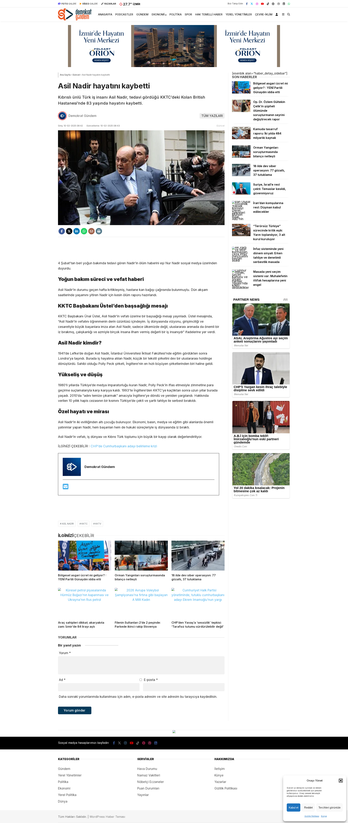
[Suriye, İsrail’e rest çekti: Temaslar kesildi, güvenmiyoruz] (241, 193)
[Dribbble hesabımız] (149, 743)
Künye (324, 816)
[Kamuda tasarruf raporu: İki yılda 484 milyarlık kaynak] (241, 138)
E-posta (151, 680)
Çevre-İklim (263, 14)
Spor (188, 14)
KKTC (84, 523)
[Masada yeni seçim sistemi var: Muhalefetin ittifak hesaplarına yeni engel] (241, 287)
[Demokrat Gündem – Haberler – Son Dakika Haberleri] (75, 19)
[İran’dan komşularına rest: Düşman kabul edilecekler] (241, 219)
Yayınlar (143, 795)
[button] (341, 780)
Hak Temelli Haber (208, 14)
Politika (175, 14)
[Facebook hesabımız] (247, 3)
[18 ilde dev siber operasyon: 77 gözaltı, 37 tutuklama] (198, 556)
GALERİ (68, 3)
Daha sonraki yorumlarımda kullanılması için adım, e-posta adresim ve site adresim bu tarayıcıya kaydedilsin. (138, 696)
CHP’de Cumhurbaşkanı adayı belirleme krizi (124, 446)
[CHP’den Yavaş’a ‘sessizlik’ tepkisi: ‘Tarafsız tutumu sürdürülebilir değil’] (198, 603)
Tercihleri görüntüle (329, 807)
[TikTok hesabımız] (268, 3)
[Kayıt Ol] (277, 14)
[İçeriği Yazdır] (99, 231)
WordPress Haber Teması (107, 816)
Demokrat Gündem (82, 116)
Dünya (62, 801)
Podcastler (124, 14)
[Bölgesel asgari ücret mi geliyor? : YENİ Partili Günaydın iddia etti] (84, 556)
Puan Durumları (148, 788)
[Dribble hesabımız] (278, 3)
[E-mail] (66, 488)
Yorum (65, 653)
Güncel (220, 125)
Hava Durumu (147, 769)
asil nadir (68, 523)
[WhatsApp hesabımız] (289, 3)
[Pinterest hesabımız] (273, 3)
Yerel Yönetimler (239, 14)
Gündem (142, 14)
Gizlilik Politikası (311, 816)
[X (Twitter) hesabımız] (251, 3)
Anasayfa (105, 14)
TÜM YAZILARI (212, 116)
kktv (98, 523)
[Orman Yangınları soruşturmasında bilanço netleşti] (141, 556)
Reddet (308, 807)
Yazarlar (220, 782)
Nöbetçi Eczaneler (150, 782)
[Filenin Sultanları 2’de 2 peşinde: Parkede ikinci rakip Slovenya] (141, 603)
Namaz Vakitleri (148, 775)
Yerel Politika (67, 795)
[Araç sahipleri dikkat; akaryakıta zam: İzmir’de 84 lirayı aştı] (84, 603)
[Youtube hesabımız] (262, 3)
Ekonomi (158, 14)
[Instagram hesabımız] (257, 3)
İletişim (219, 769)
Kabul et (293, 807)
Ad (62, 680)
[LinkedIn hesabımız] (284, 3)
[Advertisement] (141, 249)
